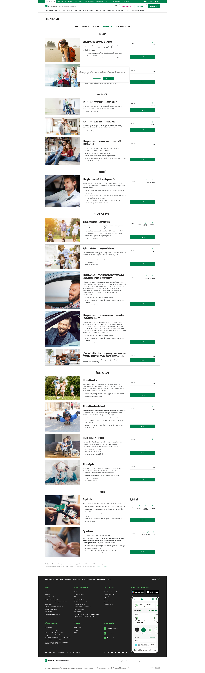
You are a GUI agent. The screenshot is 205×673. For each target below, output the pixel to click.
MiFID (54, 652)
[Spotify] (105, 652)
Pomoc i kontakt (109, 623)
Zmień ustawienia (96, 78)
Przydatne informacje (81, 587)
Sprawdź (147, 57)
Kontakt (146, 1)
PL (158, 2)
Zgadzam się (108, 78)
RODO (46, 652)
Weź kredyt (140, 6)
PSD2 (58, 652)
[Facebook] (115, 652)
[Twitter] (108, 652)
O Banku (47, 587)
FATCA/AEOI (62, 652)
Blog (151, 1)
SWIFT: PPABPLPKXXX (77, 652)
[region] (103, 74)
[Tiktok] (126, 652)
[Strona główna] (46, 15)
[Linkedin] (119, 652)
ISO (70, 652)
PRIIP (50, 652)
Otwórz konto (126, 6)
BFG (67, 652)
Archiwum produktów (102, 566)
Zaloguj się (153, 6)
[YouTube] (123, 652)
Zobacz (145, 520)
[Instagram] (112, 652)
